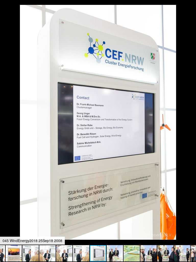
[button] (191, 13)
